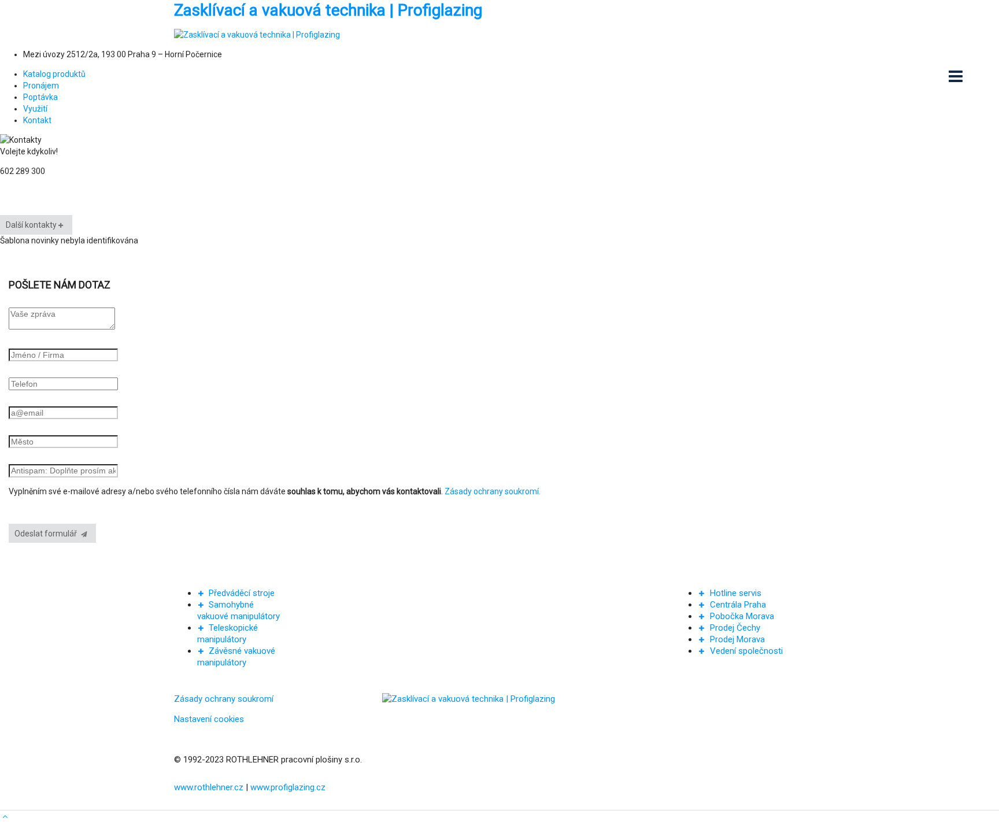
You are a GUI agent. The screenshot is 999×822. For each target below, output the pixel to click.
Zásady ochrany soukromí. (493, 491)
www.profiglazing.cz (287, 787)
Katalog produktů (54, 74)
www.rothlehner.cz (208, 787)
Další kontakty (32, 224)
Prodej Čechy (735, 628)
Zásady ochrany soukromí (223, 699)
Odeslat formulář (48, 533)
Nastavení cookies (209, 719)
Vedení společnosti (746, 651)
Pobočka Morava (742, 616)
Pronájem (41, 85)
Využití (35, 108)
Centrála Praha (738, 604)
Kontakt (37, 120)
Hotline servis (735, 593)
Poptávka (40, 97)
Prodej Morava (737, 639)
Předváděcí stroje (242, 593)
